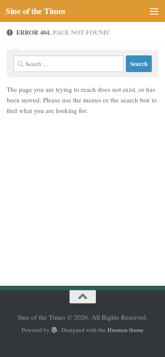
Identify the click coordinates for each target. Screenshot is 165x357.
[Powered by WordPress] (54, 330)
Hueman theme (125, 330)
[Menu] (154, 11)
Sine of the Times (35, 11)
